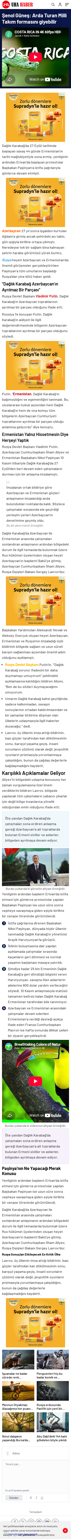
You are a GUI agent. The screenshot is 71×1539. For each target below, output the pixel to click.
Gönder (14, 1497)
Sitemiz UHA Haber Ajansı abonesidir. (22, 1534)
